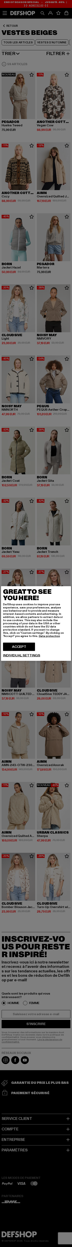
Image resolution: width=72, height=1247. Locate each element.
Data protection (49, 636)
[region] (36, 623)
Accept (19, 646)
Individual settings (21, 655)
